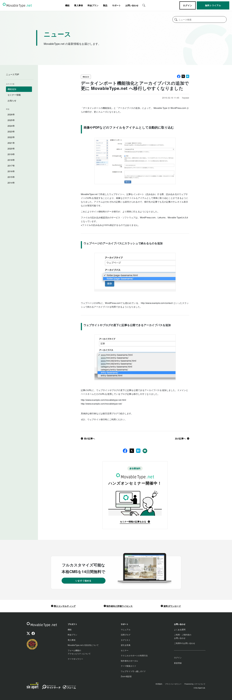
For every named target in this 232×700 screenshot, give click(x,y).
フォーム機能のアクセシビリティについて (79, 652)
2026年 (11, 114)
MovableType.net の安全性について (83, 645)
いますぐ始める (84, 580)
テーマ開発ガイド (128, 666)
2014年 (11, 182)
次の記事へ (180, 438)
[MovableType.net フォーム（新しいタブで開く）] (69, 687)
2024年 (11, 125)
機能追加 (12, 89)
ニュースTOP (12, 74)
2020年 (11, 148)
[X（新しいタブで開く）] (28, 633)
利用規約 (159, 684)
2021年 (11, 142)
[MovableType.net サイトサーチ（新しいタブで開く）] (51, 687)
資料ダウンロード (172, 606)
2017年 (11, 165)
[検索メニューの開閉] (144, 5)
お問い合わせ (131, 5)
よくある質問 (180, 629)
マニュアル (125, 629)
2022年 (11, 137)
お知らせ (12, 100)
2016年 (11, 171)
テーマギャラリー (75, 659)
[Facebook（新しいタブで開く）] (33, 633)
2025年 (11, 120)
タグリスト (125, 640)
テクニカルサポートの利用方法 (134, 655)
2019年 (11, 154)
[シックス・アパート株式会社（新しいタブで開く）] (32, 686)
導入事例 (78, 5)
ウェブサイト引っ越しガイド (133, 671)
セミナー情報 (14, 94)
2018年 (11, 159)
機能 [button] (67, 5)
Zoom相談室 (126, 676)
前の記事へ (89, 438)
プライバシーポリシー (173, 684)
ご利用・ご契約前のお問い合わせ (182, 636)
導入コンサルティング (65, 606)
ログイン (187, 5)
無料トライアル (213, 5)
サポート (116, 5)
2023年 (11, 131)
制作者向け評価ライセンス (119, 606)
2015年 (11, 177)
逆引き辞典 (125, 645)
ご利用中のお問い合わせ (184, 643)
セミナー (125, 650)
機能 (70, 629)
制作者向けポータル (129, 660)
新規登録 (178, 663)
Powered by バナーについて (194, 684)
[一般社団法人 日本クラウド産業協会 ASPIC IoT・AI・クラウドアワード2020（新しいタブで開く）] (32, 644)
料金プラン (93, 5)
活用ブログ (125, 634)
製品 (105, 5)
